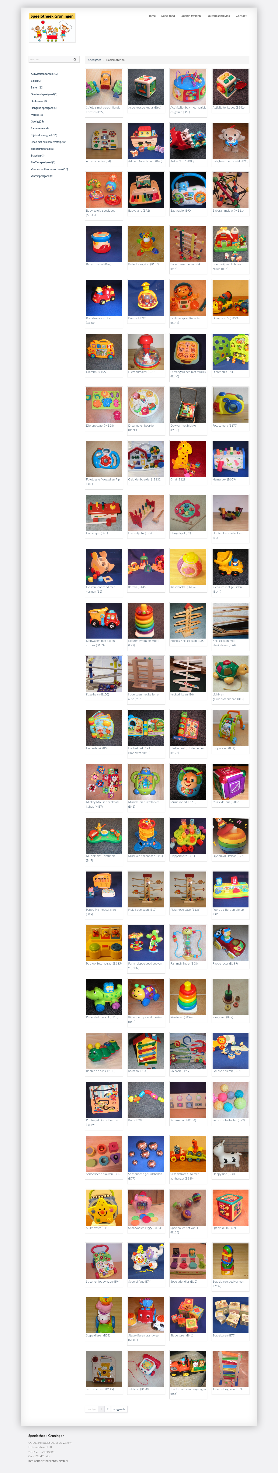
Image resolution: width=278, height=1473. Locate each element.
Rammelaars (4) (40, 128)
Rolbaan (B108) (138, 1071)
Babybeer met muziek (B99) (230, 161)
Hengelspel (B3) (180, 533)
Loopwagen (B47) (224, 748)
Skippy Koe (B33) (224, 1174)
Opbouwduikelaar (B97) (228, 856)
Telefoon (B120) (138, 1389)
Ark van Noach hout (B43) (145, 161)
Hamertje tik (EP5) (140, 533)
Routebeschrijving (218, 15)
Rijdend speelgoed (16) (44, 135)
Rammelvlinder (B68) (184, 963)
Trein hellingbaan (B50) (227, 1389)
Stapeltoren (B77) (224, 1335)
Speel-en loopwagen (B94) (103, 1281)
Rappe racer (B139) (225, 963)
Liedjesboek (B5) (96, 748)
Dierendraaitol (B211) (142, 371)
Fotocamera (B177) (225, 425)
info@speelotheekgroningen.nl (48, 1460)
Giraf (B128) (178, 479)
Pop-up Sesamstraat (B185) (104, 963)
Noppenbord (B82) (182, 856)
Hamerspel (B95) (97, 533)
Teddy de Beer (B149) (100, 1389)
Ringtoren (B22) (223, 1017)
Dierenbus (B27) (96, 371)
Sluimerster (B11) (97, 1227)
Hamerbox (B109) (224, 479)
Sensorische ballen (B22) (229, 1120)
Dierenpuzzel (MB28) (100, 425)
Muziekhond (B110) (183, 802)
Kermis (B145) (137, 587)
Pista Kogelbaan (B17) (142, 909)
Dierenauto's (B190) (225, 318)
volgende (119, 1409)
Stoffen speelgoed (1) (43, 162)
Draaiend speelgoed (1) (44, 94)
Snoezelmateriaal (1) (42, 149)
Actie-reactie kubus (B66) (144, 107)
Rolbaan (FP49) (180, 1071)
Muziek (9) (37, 115)
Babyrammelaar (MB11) (228, 210)
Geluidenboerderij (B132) (144, 479)
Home (152, 15)
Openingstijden (191, 15)
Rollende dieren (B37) (227, 1071)
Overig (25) (37, 121)
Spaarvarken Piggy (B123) (145, 1227)
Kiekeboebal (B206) (183, 587)
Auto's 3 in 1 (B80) (182, 161)
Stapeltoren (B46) (181, 1335)
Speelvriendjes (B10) (183, 1281)
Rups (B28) (135, 1120)
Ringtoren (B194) (181, 1017)
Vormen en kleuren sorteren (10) (49, 169)
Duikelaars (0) (39, 101)
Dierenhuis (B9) (223, 371)
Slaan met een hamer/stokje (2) (48, 142)
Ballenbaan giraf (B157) (143, 264)
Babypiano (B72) (139, 210)
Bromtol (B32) (137, 318)
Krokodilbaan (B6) (182, 694)
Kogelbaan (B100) (97, 694)
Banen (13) (37, 87)
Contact (241, 15)
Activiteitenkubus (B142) (229, 107)
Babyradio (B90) (180, 210)
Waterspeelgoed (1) (42, 176)
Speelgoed (168, 15)
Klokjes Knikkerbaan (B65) (187, 640)
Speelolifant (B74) (139, 1281)
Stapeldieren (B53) (98, 1335)
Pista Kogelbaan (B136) (185, 909)
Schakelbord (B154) (183, 1120)
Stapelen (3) (37, 155)
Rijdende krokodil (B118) (102, 1017)
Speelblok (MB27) (224, 1227)
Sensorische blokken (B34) (103, 1174)
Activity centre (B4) (98, 161)
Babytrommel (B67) (98, 264)
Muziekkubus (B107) (226, 802)
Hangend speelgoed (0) (44, 108)
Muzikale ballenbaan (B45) (145, 856)
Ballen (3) (36, 81)
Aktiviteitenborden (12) (44, 74)
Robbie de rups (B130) (100, 1071)
